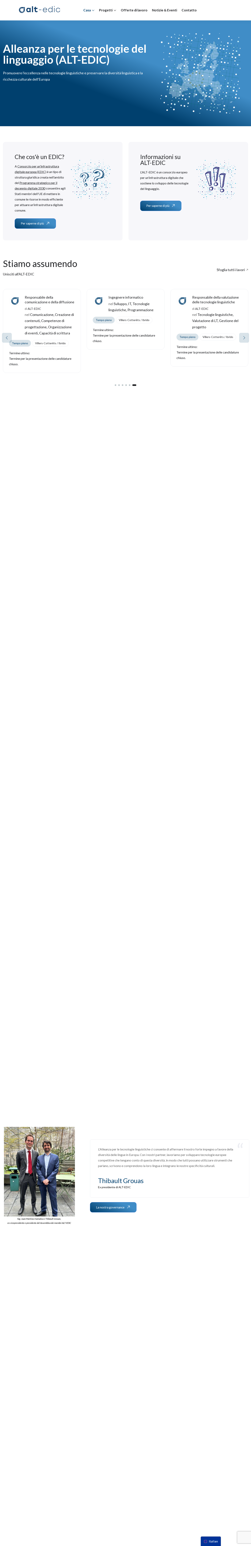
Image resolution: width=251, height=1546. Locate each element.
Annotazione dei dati (213, 310)
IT (45, 304)
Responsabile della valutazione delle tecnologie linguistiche (131, 299)
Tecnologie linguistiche (131, 314)
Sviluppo (36, 304)
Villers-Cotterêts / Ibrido (50, 320)
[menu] (211, 1541)
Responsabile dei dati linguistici (216, 297)
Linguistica (200, 322)
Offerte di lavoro (134, 10)
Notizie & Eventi (164, 10)
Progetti (106, 10)
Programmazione (57, 310)
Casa (87, 10)
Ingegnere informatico (42, 297)
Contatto (189, 10)
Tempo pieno (20, 320)
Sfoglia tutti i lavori (231, 270)
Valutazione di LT (121, 320)
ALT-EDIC (118, 308)
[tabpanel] (42, 322)
